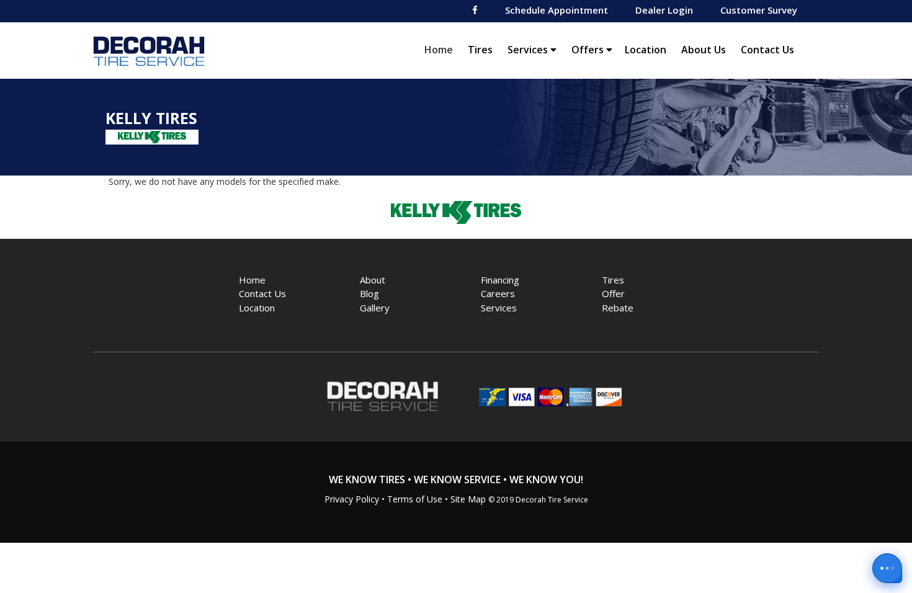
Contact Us (767, 49)
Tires (480, 49)
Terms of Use (414, 499)
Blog (369, 293)
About (372, 280)
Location (645, 49)
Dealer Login (664, 10)
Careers (498, 293)
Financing (500, 280)
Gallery (375, 307)
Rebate (617, 307)
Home (441, 49)
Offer (613, 293)
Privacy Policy (351, 499)
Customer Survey (758, 10)
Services (528, 49)
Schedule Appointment (556, 10)
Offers (588, 49)
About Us (703, 49)
